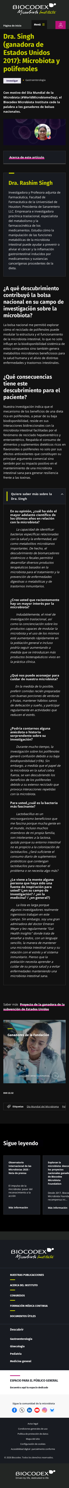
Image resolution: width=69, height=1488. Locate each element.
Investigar (12, 80)
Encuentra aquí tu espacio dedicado (29, 1387)
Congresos (17, 1295)
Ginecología (17, 1346)
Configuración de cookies (32, 1443)
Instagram (44, 1410)
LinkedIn (29, 1410)
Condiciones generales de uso (33, 1428)
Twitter (21, 1410)
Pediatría (16, 1353)
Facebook (14, 1410)
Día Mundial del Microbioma (43, 1106)
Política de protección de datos (33, 1433)
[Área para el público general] (60, 25)
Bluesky (52, 1410)
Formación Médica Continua (29, 1305)
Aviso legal (33, 1423)
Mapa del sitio (33, 1438)
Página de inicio (12, 25)
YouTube (37, 1410)
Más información (18, 1207)
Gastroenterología (35, 80)
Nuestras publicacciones (27, 1275)
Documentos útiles (23, 1316)
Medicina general (20, 1361)
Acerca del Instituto (24, 1285)
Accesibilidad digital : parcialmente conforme (33, 1449)
